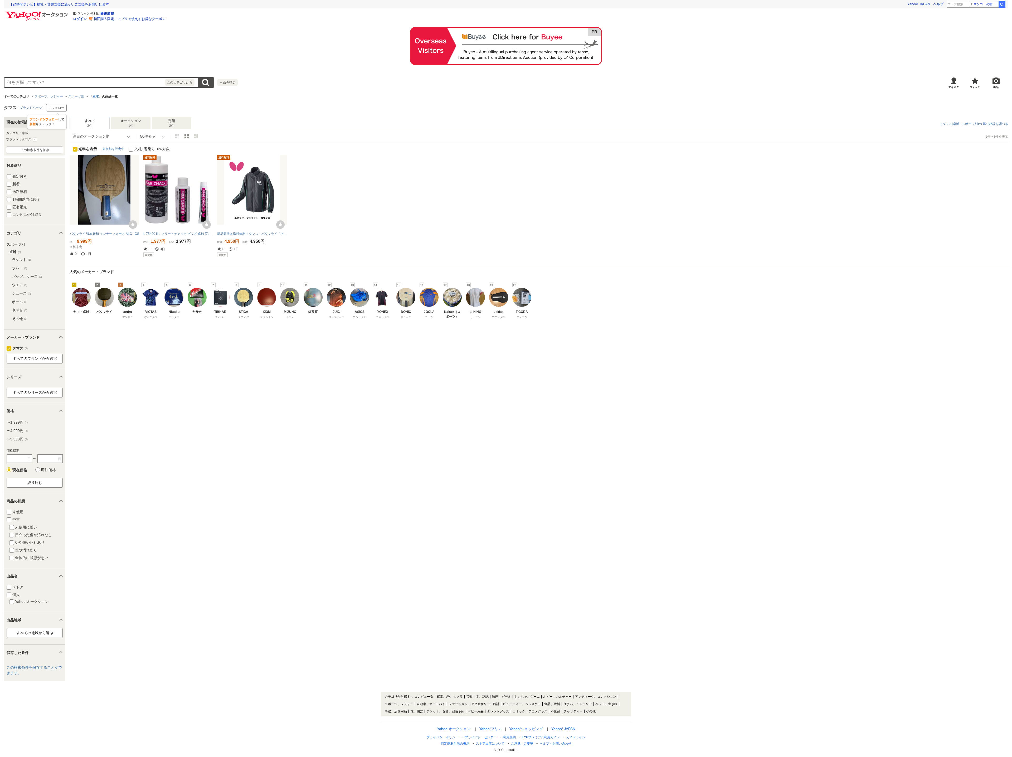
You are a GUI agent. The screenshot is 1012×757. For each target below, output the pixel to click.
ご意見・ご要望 (522, 743)
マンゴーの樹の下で (986, 4)
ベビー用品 (476, 711)
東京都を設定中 (113, 149)
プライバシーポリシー (442, 737)
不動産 (555, 711)
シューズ (21, 293)
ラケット (21, 260)
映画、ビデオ (501, 696)
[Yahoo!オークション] (37, 12)
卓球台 (19, 310)
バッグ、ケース (27, 276)
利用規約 (509, 737)
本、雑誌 (482, 696)
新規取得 (107, 14)
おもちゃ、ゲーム (527, 696)
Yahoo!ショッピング (526, 729)
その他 (19, 319)
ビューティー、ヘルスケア (522, 704)
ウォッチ (975, 87)
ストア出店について (490, 743)
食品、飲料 (552, 704)
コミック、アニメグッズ (530, 711)
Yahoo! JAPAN (918, 4)
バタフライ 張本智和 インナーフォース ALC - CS (104, 234)
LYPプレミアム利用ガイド (541, 737)
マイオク (953, 87)
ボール (19, 302)
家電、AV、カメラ (450, 696)
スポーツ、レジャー (49, 96)
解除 (35, 139)
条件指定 (227, 82)
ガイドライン (575, 737)
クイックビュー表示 (196, 136)
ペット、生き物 (606, 704)
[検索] (1002, 4)
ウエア (19, 285)
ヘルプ (938, 4)
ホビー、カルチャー (557, 696)
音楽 (469, 696)
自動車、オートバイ (431, 704)
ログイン (80, 19)
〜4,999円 (17, 431)
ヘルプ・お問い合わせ (555, 743)
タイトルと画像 (177, 136)
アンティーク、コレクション (595, 696)
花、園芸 (416, 711)
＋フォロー (56, 108)
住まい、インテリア (577, 704)
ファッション (458, 704)
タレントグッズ (498, 711)
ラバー (19, 268)
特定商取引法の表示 (455, 743)
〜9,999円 (17, 439)
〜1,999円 (17, 422)
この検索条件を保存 (35, 150)
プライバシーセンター (481, 737)
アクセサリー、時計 (485, 704)
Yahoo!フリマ (490, 729)
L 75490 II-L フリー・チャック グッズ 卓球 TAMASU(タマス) (178, 234)
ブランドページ (31, 108)
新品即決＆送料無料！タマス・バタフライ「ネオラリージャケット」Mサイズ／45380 (252, 234)
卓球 (96, 96)
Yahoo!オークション (454, 729)
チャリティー (573, 711)
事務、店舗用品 (396, 711)
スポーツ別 (76, 96)
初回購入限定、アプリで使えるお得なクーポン (130, 19)
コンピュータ (423, 696)
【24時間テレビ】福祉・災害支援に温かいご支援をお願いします (59, 4)
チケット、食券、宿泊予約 (445, 711)
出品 (996, 87)
